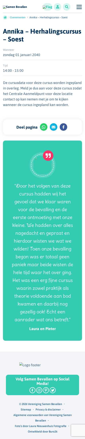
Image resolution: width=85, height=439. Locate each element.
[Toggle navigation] (79, 7)
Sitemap (26, 409)
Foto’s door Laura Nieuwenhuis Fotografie (40, 426)
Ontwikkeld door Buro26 (42, 431)
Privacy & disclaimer (48, 409)
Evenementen (18, 17)
